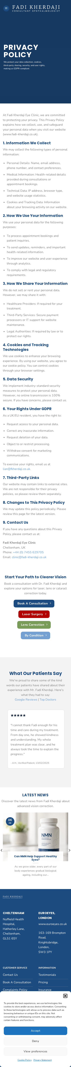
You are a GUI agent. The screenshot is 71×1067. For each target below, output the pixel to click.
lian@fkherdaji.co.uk (16, 469)
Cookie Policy (25, 1060)
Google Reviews (26, 700)
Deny (35, 1041)
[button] (65, 996)
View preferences (35, 1051)
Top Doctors (48, 700)
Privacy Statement (43, 1060)
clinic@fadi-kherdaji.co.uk (29, 557)
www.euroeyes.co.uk (52, 924)
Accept (35, 1031)
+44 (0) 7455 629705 (28, 552)
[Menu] (6, 8)
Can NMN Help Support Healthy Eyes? (35, 858)
